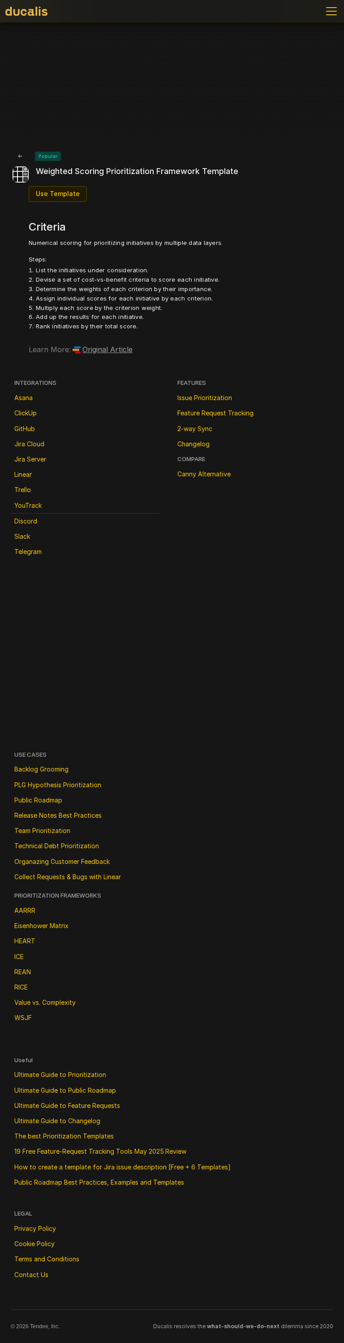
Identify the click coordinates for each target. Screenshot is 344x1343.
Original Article (107, 349)
